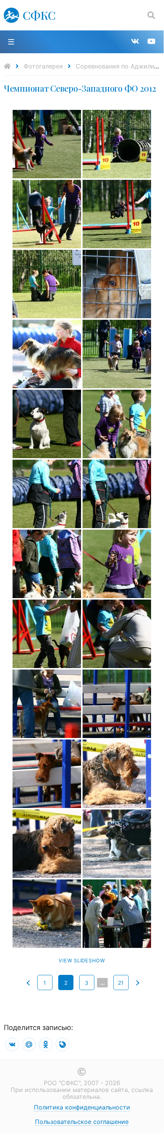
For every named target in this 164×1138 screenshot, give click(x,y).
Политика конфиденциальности (82, 1107)
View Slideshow (82, 960)
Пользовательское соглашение (82, 1121)
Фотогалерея (43, 66)
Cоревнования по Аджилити (118, 66)
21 (121, 982)
